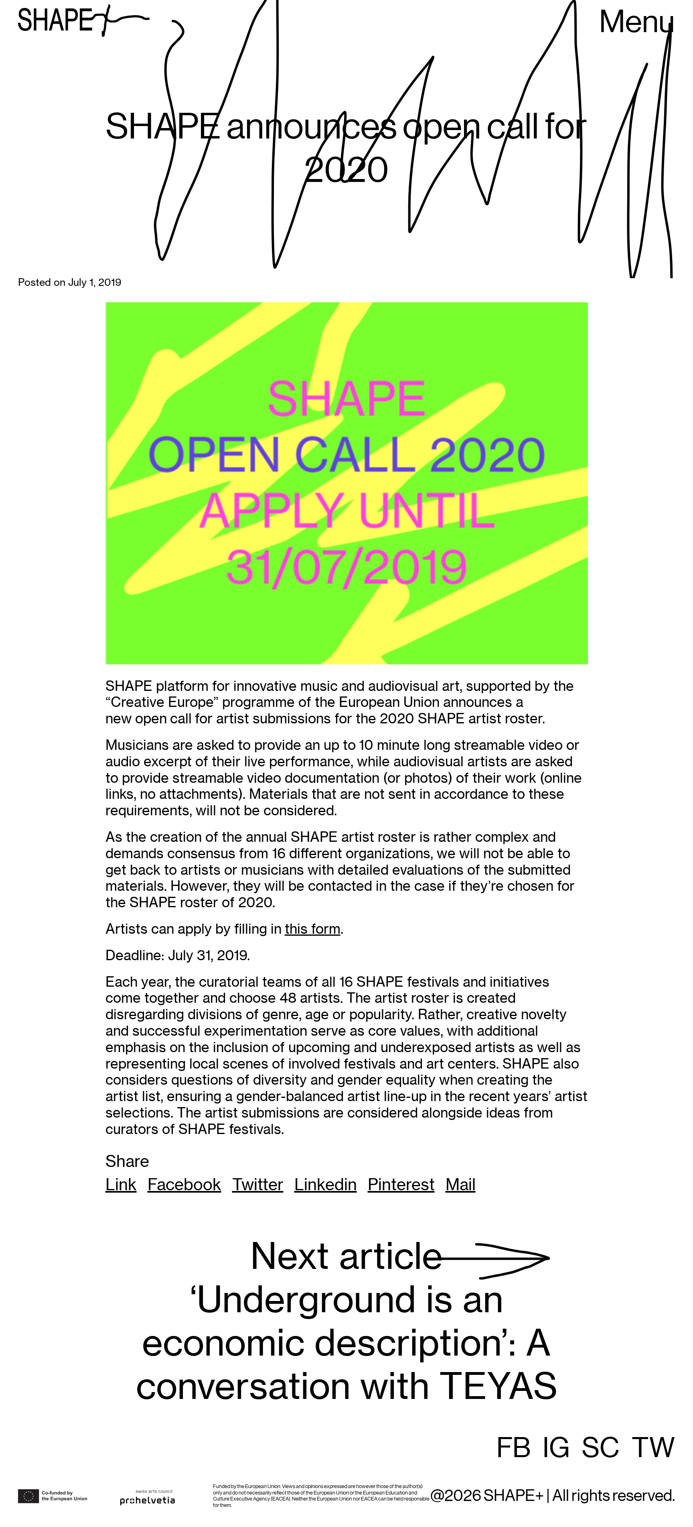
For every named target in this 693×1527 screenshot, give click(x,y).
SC (601, 1449)
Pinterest (401, 1184)
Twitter (258, 1184)
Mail (461, 1184)
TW (653, 1449)
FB (513, 1449)
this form (312, 928)
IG (556, 1449)
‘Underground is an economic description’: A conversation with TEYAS (346, 1321)
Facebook (184, 1184)
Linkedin (325, 1184)
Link (121, 1184)
